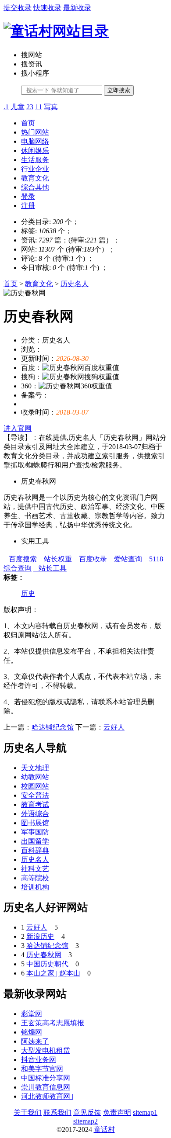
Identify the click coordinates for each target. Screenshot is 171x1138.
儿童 (18, 107)
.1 (6, 107)
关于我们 (28, 1112)
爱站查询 (125, 559)
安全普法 (35, 795)
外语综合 (35, 813)
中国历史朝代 (47, 964)
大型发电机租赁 (45, 1050)
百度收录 (90, 559)
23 (29, 107)
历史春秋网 (43, 954)
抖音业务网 (38, 1059)
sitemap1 (145, 1112)
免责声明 (117, 1112)
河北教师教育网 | (47, 1096)
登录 (28, 196)
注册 (28, 205)
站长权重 (55, 559)
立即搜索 (118, 90)
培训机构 (35, 887)
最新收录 (77, 7)
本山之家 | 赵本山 (53, 973)
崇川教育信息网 (45, 1087)
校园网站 (35, 786)
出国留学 (35, 841)
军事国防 (35, 832)
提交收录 (18, 7)
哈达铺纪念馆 (53, 727)
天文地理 (35, 767)
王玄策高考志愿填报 (52, 1023)
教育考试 (35, 804)
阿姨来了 (35, 1041)
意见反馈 (87, 1112)
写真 (51, 107)
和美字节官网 (42, 1068)
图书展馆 (35, 823)
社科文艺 (35, 868)
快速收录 (47, 7)
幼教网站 (35, 777)
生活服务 (35, 159)
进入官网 (18, 428)
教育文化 (35, 178)
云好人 (114, 727)
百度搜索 (20, 559)
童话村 (104, 1129)
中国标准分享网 (45, 1078)
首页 (28, 123)
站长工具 (50, 568)
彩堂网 (31, 1013)
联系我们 (57, 1112)
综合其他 (35, 187)
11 (38, 107)
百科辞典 (35, 850)
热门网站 (35, 132)
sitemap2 (85, 1121)
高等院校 (35, 878)
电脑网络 (35, 141)
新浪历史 (40, 936)
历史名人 (75, 283)
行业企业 (35, 169)
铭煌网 (31, 1032)
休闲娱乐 (35, 150)
